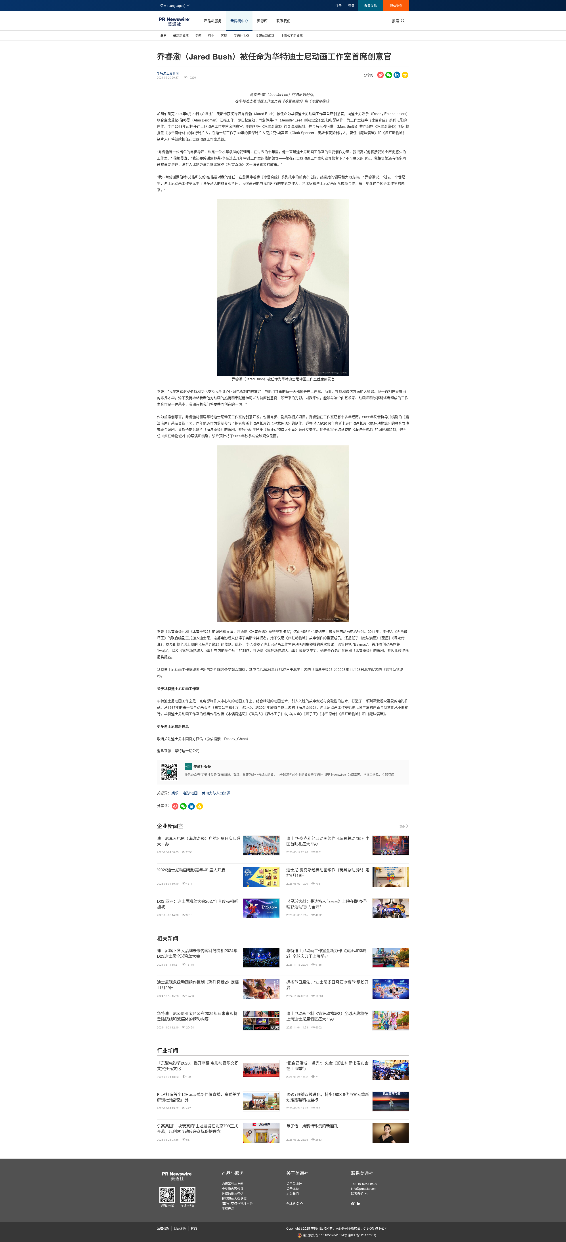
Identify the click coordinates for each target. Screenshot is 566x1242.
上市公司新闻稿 (292, 35)
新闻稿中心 (239, 20)
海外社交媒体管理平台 (237, 1203)
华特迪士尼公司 (168, 73)
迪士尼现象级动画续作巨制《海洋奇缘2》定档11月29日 (198, 984)
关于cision (293, 1188)
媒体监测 (396, 5)
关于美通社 (297, 1173)
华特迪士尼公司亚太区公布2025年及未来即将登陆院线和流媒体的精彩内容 (197, 1016)
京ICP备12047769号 (362, 1235)
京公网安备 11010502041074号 (325, 1235)
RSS (194, 1228)
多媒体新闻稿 (265, 35)
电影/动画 (190, 792)
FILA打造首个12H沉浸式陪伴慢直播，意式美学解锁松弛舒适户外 (198, 1097)
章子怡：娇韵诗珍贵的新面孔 (312, 1125)
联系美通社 (362, 1173)
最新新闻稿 (181, 35)
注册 (338, 5)
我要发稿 (370, 5)
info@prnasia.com (364, 1188)
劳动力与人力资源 (216, 792)
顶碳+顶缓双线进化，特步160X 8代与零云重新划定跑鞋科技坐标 (327, 1097)
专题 (198, 35)
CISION (368, 1228)
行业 (211, 35)
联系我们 (283, 20)
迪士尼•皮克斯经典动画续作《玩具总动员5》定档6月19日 (327, 872)
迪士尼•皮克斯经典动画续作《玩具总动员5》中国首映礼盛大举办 (327, 841)
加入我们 (292, 1193)
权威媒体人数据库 (234, 1198)
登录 (351, 5)
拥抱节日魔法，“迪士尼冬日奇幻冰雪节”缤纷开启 (327, 984)
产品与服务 (213, 20)
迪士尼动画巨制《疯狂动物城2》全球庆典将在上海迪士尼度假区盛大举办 (327, 1016)
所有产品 (228, 1208)
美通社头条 (241, 35)
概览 (163, 35)
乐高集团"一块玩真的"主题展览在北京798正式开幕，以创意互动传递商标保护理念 (197, 1128)
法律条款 (163, 1228)
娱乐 (174, 792)
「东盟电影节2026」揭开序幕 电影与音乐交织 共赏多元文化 (198, 1065)
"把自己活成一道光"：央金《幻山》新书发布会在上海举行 (327, 1065)
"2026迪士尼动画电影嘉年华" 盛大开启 (191, 869)
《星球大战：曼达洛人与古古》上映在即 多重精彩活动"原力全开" (326, 903)
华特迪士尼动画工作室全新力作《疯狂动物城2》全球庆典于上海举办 (326, 953)
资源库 (262, 20)
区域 (224, 35)
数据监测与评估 (232, 1193)
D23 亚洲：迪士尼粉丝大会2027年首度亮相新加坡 (197, 903)
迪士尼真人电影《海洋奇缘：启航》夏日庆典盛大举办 (199, 841)
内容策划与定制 (232, 1183)
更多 (402, 826)
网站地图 (180, 1228)
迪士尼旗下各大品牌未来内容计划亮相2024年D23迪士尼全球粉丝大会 (197, 953)
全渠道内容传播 (232, 1188)
